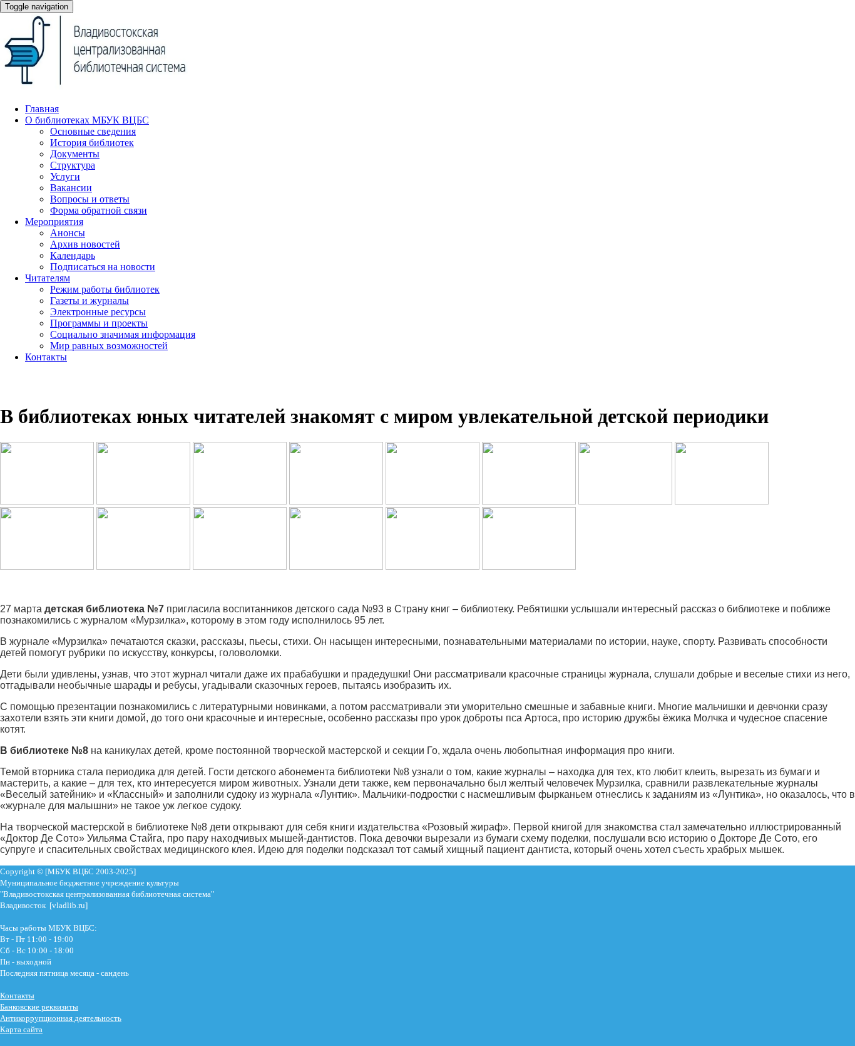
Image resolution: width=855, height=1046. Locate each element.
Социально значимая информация (122, 334)
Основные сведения (93, 131)
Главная (42, 108)
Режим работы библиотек (105, 289)
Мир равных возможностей (109, 345)
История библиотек (92, 142)
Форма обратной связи (98, 210)
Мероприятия (54, 221)
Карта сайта (21, 1029)
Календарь (72, 255)
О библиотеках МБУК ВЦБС (87, 120)
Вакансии (71, 187)
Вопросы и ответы (90, 199)
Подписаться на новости (102, 266)
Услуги (65, 176)
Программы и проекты (99, 323)
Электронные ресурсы (98, 311)
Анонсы (67, 233)
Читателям (47, 278)
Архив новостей (85, 244)
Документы (75, 154)
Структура (72, 165)
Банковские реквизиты (39, 1007)
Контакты (46, 357)
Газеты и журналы (89, 300)
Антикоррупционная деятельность (60, 1018)
